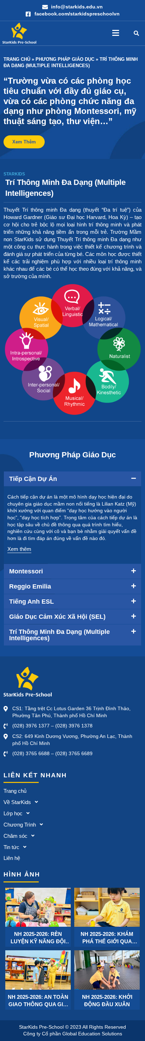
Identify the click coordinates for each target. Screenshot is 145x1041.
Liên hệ (12, 858)
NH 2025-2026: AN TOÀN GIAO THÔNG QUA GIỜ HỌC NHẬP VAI (38, 1001)
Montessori (26, 571)
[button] (115, 33)
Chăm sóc (15, 836)
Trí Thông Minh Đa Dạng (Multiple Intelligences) (59, 635)
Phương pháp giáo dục (65, 59)
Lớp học (13, 813)
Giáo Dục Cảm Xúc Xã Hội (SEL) (57, 616)
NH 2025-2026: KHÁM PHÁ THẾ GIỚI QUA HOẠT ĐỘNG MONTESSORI (107, 938)
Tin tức (11, 847)
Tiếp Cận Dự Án (33, 478)
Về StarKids (17, 802)
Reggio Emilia (30, 586)
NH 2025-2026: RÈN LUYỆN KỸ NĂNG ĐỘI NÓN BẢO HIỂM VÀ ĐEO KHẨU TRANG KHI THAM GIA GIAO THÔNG (38, 938)
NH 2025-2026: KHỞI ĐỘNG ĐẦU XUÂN (107, 1000)
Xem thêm (19, 549)
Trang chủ (17, 59)
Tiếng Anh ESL (31, 601)
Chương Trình (20, 825)
